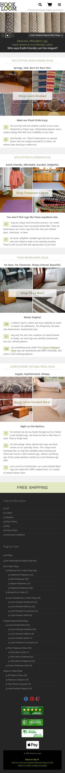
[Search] (40, 4)
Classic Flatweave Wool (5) (20, 665)
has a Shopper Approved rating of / (32, 764)
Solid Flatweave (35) (19, 579)
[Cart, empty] (50, 5)
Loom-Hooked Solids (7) (21, 638)
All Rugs (9, 555)
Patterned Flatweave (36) (21, 588)
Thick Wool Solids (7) (19, 652)
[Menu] (59, 4)
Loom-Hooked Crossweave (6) (24, 611)
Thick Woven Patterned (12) (22, 661)
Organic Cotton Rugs (12, 671)
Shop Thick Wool (32, 293)
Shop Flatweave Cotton (32, 193)
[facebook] (26, 699)
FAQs (7, 526)
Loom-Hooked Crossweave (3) (24, 642)
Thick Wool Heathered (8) (21, 657)
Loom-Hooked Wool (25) (19, 625)
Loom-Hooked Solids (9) (21, 615)
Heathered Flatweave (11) (22, 575)
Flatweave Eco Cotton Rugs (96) (22, 570)
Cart (7, 508)
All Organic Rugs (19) (17, 675)
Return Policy (11, 521)
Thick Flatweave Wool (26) (20, 648)
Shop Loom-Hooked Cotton (32, 98)
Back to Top (30, 759)
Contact (8, 513)
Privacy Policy (11, 530)
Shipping (9, 517)
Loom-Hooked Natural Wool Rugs (32, 366)
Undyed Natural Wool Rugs (15, 621)
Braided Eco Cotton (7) (18, 592)
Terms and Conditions (15, 535)
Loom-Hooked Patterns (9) (22, 634)
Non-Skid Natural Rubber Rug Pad (20, 561)
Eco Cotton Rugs (11, 566)
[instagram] (38, 699)
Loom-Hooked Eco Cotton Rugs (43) (24, 598)
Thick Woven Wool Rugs (32, 257)
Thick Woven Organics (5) (19, 684)
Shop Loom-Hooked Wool (32, 402)
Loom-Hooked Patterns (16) (22, 606)
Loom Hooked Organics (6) (20, 688)
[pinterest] (32, 699)
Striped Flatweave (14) (20, 583)
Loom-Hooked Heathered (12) (23, 602)
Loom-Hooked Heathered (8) (23, 629)
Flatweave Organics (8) (18, 680)
